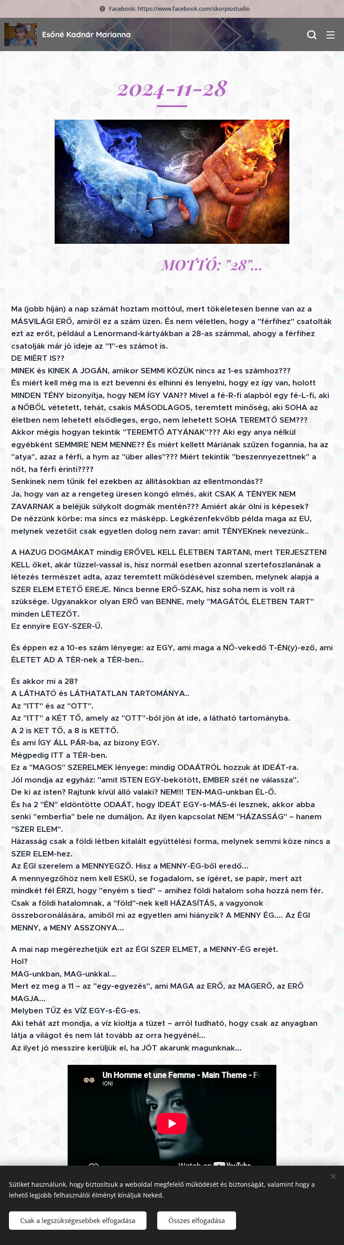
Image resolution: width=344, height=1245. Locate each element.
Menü (331, 34)
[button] (312, 34)
